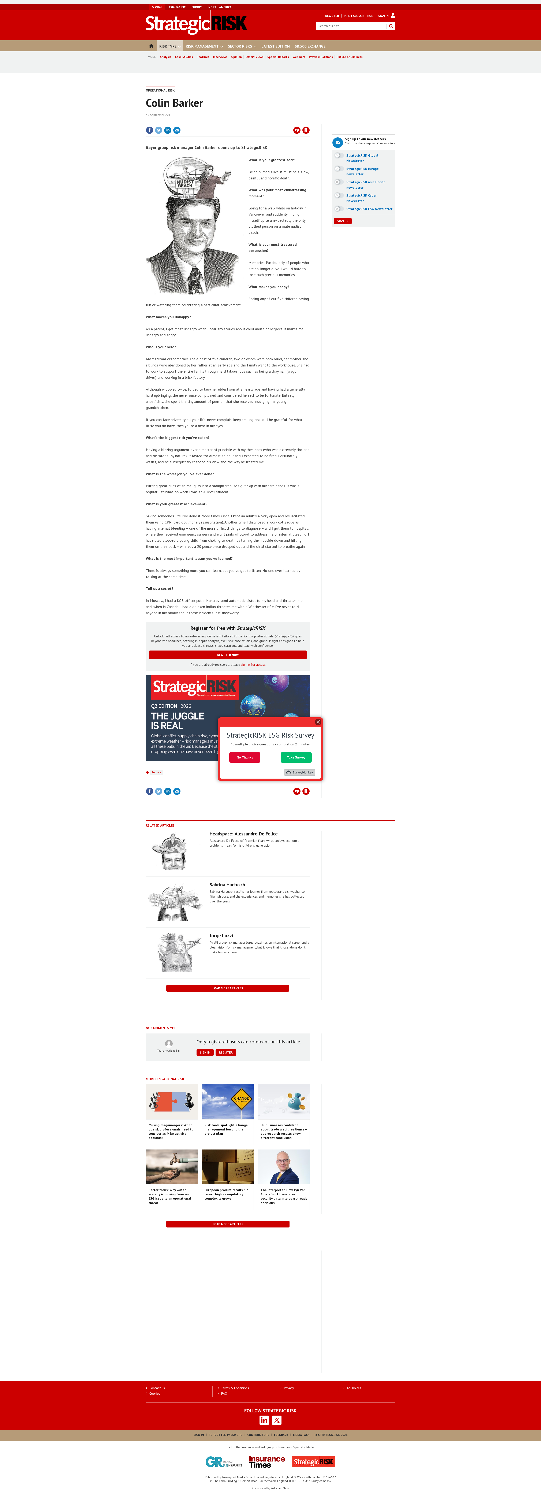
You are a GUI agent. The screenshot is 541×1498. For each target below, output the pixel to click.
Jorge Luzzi (221, 935)
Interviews (220, 57)
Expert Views (255, 57)
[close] (309, 121)
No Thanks (245, 757)
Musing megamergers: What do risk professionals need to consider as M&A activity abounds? (171, 1131)
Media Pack (301, 1435)
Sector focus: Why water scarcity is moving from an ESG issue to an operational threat (170, 1196)
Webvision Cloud (280, 1488)
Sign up (342, 221)
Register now (228, 655)
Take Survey (296, 757)
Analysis (165, 57)
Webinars (299, 57)
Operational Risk (160, 90)
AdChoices (354, 1388)
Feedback (281, 1435)
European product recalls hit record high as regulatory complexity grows (226, 1194)
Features (203, 57)
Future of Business (350, 57)
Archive (156, 772)
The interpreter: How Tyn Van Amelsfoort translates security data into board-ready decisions (284, 1196)
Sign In (383, 16)
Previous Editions (321, 57)
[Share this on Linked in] (168, 130)
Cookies (154, 1393)
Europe (196, 7)
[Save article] (306, 130)
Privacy (289, 1388)
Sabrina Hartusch (227, 885)
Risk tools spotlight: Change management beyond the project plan (226, 1129)
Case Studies (184, 57)
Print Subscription (358, 16)
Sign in (256, 121)
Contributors (258, 1435)
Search (391, 26)
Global (157, 7)
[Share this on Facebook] (149, 130)
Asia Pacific (177, 7)
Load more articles (228, 988)
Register (332, 16)
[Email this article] (177, 130)
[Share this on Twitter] (159, 130)
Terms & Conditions (235, 1388)
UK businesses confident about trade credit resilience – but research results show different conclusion (284, 1131)
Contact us (157, 1388)
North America (219, 7)
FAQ (224, 1393)
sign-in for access (253, 664)
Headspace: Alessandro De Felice (244, 834)
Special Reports (278, 57)
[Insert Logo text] (196, 33)
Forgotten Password (225, 1435)
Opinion (236, 57)
